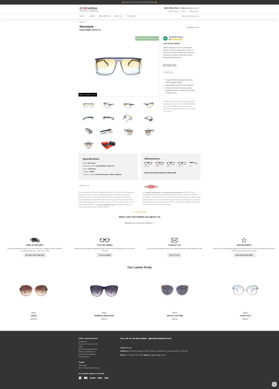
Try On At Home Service (88, 344)
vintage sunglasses (152, 192)
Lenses (92, 16)
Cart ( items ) (191, 16)
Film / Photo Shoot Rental (89, 368)
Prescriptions (105, 16)
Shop (81, 16)
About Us (118, 16)
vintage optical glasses (172, 192)
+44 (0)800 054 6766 (135, 355)
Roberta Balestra (104, 316)
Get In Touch (174, 255)
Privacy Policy (83, 357)
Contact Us (82, 342)
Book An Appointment (87, 349)
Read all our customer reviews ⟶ (139, 223)
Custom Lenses (105, 255)
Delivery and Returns (86, 352)
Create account (193, 11)
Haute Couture (175, 316)
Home (82, 22)
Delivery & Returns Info (35, 255)
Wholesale (82, 365)
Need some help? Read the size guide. (160, 173)
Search (177, 11)
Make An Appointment (244, 255)
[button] (173, 38)
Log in (184, 11)
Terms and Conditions (87, 354)
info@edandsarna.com (157, 355)
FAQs (80, 347)
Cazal (34, 316)
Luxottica (245, 316)
